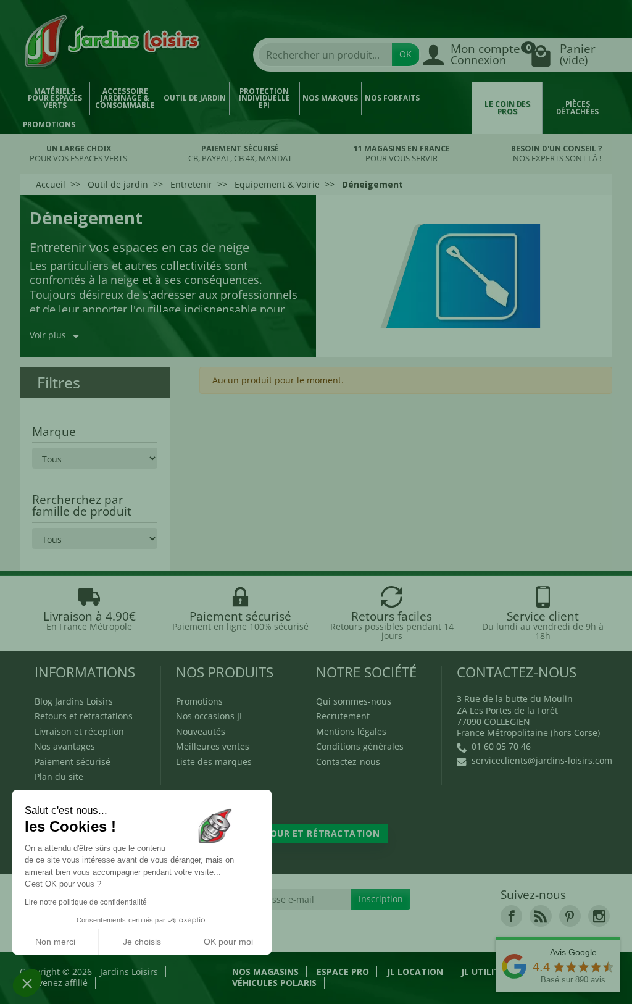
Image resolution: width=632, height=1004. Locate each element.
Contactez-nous (348, 762)
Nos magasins (265, 971)
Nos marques (330, 97)
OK (405, 54)
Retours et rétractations (84, 716)
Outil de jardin (195, 97)
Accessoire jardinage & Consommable (125, 98)
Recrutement (343, 716)
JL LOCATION (415, 971)
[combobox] (325, 54)
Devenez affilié (57, 983)
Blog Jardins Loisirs (74, 701)
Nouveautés (200, 731)
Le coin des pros (507, 107)
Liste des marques (214, 762)
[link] (511, 916)
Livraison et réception (79, 731)
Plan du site (59, 776)
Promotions (49, 124)
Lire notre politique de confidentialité (86, 902)
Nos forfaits (392, 97)
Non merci (55, 942)
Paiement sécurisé (72, 762)
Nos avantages (65, 746)
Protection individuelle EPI (264, 98)
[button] (27, 983)
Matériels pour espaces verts (55, 98)
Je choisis (142, 942)
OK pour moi (228, 942)
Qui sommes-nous (353, 701)
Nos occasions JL (210, 716)
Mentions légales (351, 731)
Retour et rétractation (316, 833)
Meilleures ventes (212, 746)
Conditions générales (360, 746)
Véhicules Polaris (274, 983)
